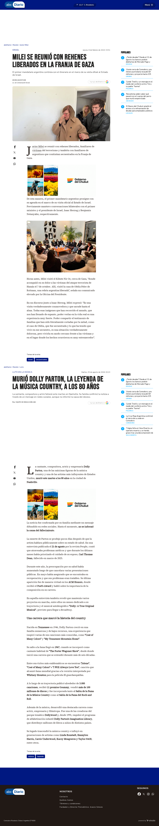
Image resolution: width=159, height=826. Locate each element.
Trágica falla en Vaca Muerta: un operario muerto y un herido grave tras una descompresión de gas (139, 431)
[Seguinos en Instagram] (148, 794)
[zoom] (61, 113)
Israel (30, 360)
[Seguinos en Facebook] (139, 794)
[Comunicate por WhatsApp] (153, 794)
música (31, 756)
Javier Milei (38, 146)
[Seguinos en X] (144, 794)
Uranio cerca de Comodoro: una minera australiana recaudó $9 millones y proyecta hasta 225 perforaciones (139, 73)
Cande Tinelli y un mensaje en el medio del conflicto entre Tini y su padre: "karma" (139, 84)
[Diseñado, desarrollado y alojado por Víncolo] (151, 821)
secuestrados (41, 360)
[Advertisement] (79, 27)
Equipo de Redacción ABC (26, 402)
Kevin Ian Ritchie (19, 80)
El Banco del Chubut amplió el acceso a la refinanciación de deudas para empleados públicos (139, 108)
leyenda (40, 756)
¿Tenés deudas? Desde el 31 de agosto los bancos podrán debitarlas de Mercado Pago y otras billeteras (139, 61)
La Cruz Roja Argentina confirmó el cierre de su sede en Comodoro (139, 418)
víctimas (37, 150)
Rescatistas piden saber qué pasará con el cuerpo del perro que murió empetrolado (138, 96)
